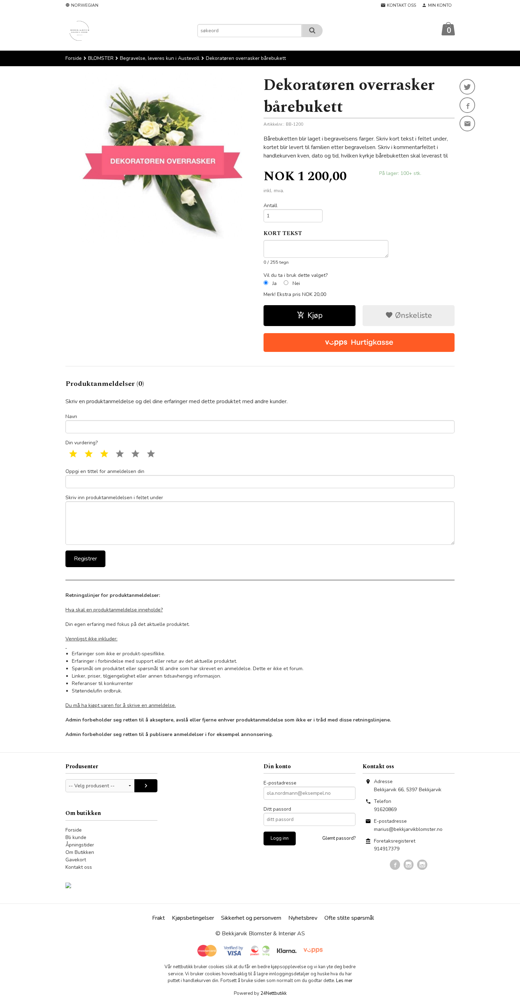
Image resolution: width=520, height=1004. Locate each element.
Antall (270, 205)
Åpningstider (79, 845)
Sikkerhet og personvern (251, 918)
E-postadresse (280, 783)
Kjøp (315, 315)
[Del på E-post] (467, 123)
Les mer (344, 980)
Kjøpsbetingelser (193, 918)
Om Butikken (79, 852)
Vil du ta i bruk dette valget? (296, 275)
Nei (296, 283)
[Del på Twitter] (467, 87)
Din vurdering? (81, 442)
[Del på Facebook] (467, 105)
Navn (71, 416)
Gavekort (75, 859)
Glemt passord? (339, 838)
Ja (274, 283)
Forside (73, 58)
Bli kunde (75, 837)
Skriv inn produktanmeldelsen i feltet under (114, 497)
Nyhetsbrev (302, 918)
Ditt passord (277, 809)
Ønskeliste (412, 315)
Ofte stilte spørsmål (349, 918)
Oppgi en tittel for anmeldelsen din (104, 471)
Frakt (158, 918)
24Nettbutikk (273, 993)
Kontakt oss (78, 867)
